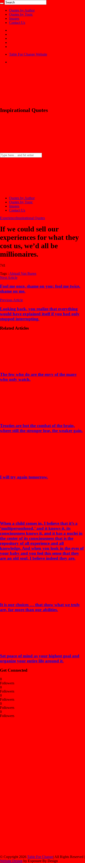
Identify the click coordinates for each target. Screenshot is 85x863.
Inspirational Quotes (30, 218)
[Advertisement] (34, 786)
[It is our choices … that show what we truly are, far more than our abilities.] (29, 596)
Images (14, 18)
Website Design (11, 861)
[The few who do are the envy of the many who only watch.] (29, 365)
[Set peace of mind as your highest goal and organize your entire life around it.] (29, 647)
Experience (8, 218)
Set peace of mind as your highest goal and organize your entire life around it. (39, 658)
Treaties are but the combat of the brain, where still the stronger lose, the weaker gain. (41, 428)
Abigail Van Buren (22, 273)
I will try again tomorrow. (24, 477)
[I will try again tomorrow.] (29, 468)
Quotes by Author (22, 10)
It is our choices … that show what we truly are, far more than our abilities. (40, 607)
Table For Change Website (28, 54)
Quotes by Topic (21, 14)
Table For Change (40, 857)
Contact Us (17, 22)
